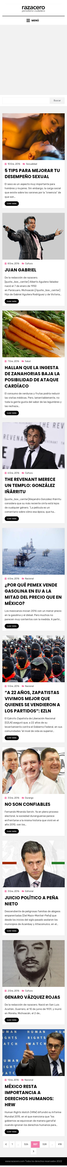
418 (61, 1144)
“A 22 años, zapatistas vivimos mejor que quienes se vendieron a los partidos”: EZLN (32, 702)
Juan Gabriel (20, 270)
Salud (28, 361)
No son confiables (27, 804)
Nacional (29, 578)
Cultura (29, 263)
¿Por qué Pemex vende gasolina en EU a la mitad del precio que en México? (33, 594)
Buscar (57, 100)
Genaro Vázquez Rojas (32, 997)
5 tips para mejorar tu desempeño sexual (32, 174)
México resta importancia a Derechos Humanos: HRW (29, 1095)
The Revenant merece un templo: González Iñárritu (30, 485)
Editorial (29, 891)
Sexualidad (31, 164)
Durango (29, 798)
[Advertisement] (33, 59)
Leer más (12, 203)
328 (45, 1144)
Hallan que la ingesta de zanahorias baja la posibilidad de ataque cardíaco (32, 377)
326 (27, 1144)
